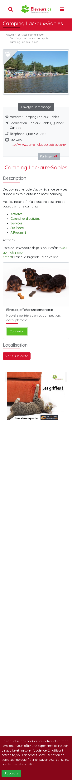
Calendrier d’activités (25, 219)
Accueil (10, 34)
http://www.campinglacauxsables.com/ (38, 145)
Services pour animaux (31, 34)
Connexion (17, 331)
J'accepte (11, 773)
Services (16, 223)
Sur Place (17, 228)
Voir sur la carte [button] (16, 356)
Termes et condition (21, 764)
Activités (16, 214)
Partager (46, 156)
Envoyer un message (36, 107)
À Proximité (18, 232)
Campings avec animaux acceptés (29, 38)
